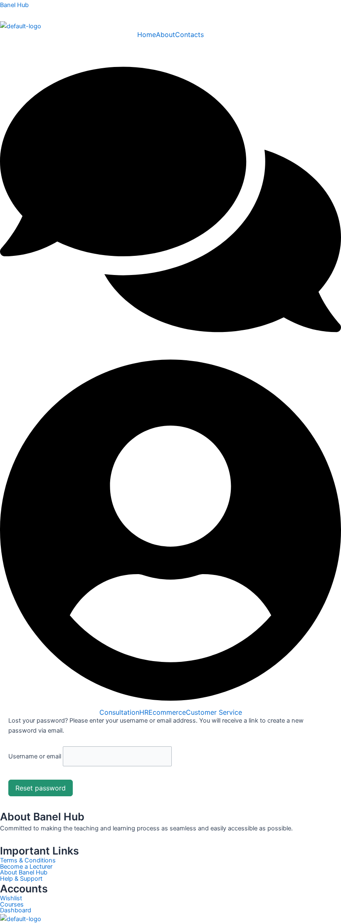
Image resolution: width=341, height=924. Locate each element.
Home (146, 34)
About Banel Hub (23, 873)
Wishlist (11, 898)
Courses (12, 905)
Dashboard (15, 910)
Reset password (40, 788)
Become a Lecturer (26, 867)
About (165, 34)
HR (143, 712)
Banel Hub (14, 5)
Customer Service (214, 712)
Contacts (189, 34)
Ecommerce (167, 712)
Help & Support (21, 879)
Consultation (119, 712)
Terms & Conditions (28, 860)
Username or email (34, 756)
